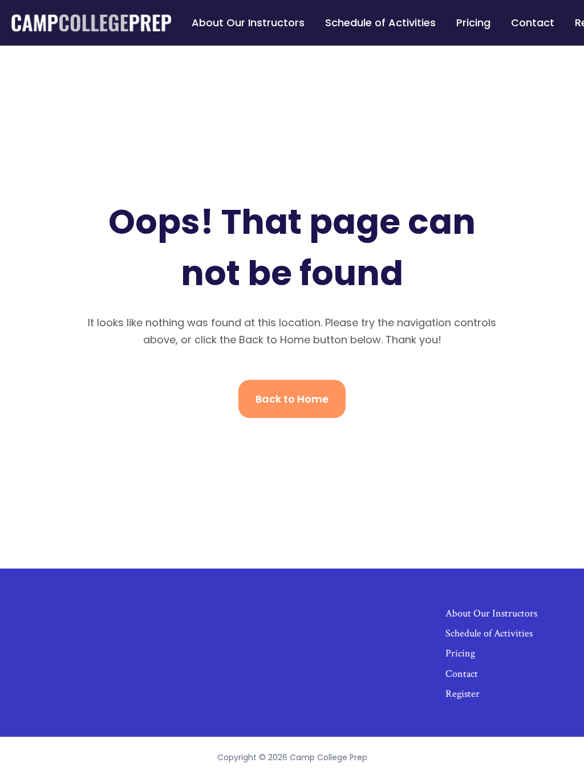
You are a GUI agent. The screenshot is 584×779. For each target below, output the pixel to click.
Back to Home (292, 399)
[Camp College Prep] (91, 22)
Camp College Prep (328, 757)
